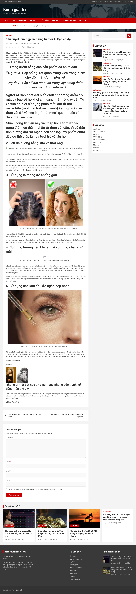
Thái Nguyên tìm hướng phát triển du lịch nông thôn (24, 415)
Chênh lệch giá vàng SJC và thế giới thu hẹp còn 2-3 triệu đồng (116, 68)
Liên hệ (130, 2)
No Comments (34, 43)
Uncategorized (98, 150)
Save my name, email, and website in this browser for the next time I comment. (36, 489)
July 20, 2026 (107, 87)
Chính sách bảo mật (106, 2)
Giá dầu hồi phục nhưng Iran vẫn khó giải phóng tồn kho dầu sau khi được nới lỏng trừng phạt (116, 110)
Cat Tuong (24, 43)
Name (8, 462)
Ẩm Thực (56, 20)
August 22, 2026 (108, 60)
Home (7, 20)
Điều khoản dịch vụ (120, 2)
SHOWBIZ (33, 20)
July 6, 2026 (107, 116)
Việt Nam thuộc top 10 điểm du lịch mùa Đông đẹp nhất (67, 415)
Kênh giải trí (14, 9)
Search (129, 36)
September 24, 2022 (13, 43)
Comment (10, 437)
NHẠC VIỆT (97, 145)
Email (8, 471)
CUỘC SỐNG (44, 20)
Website (8, 480)
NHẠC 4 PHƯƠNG (19, 20)
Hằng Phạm (119, 60)
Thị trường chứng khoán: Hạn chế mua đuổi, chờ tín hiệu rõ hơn (117, 54)
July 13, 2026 (97, 100)
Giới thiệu (94, 2)
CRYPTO (82, 20)
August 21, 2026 (108, 73)
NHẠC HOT (97, 142)
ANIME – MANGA (69, 20)
